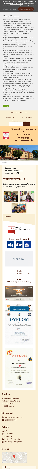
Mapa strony (24, 112)
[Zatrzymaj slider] (19, 158)
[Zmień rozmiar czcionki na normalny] (13, 117)
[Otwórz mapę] (14, 457)
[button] (2, 153)
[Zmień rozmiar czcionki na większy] (18, 117)
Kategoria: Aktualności (14, 170)
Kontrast (29, 117)
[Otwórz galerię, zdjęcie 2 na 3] (27, 196)
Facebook (8, 436)
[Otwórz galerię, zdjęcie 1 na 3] (11, 196)
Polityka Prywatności (12, 439)
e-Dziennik (8, 434)
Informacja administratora (19, 121)
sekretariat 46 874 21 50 (13, 417)
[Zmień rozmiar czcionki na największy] (22, 117)
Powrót (8, 216)
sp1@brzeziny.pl (10, 420)
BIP (5, 431)
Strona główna (15, 112)
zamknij (6, 106)
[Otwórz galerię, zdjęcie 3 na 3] (19, 208)
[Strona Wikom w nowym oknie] (6, 467)
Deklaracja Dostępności (13, 442)
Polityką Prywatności (16, 3)
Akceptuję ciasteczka (26, 9)
